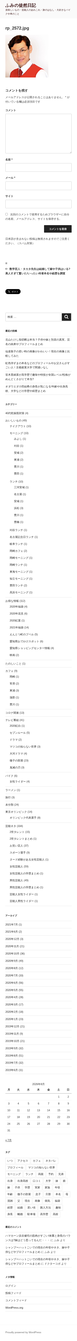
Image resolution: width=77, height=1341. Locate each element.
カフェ (9, 670)
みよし (18, 438)
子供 (17, 1187)
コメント (10, 110)
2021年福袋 (16, 627)
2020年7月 (11, 975)
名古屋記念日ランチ (22, 536)
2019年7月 (11, 1062)
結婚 (20, 1207)
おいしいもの (13, 420)
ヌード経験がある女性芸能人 (27, 859)
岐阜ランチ (16, 543)
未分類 (9, 804)
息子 (38, 1194)
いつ (10, 1160)
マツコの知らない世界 (23, 746)
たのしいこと (13, 663)
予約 (51, 1174)
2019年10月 (12, 1040)
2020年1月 (11, 1019)
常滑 (12, 683)
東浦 (16, 459)
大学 (48, 1180)
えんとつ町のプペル (22, 634)
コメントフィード (16, 1300)
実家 (37, 1187)
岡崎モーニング (19, 557)
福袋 (57, 1200)
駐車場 (31, 1214)
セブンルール (18, 732)
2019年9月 (11, 1048)
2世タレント (17, 831)
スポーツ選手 (18, 852)
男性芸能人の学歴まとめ (24, 887)
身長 (10, 1214)
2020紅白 (15, 725)
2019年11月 (12, 1033)
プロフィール (15, 1167)
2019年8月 (11, 1055)
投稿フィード (13, 1293)
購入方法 (45, 1207)
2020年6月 (11, 982)
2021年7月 (11, 924)
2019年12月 (12, 1026)
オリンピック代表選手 (23, 817)
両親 (41, 1174)
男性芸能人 (16, 880)
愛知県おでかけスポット (24, 641)
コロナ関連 (12, 712)
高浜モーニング (19, 592)
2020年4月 (11, 997)
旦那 (48, 1194)
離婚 (20, 1214)
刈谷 (16, 445)
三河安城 (19, 487)
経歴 (10, 1207)
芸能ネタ (10, 826)
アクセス (22, 1160)
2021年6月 (11, 931)
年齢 (10, 1194)
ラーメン (10, 790)
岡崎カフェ (16, 550)
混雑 (10, 1200)
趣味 (58, 1207)
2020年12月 (12, 938)
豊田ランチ (16, 585)
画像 (37, 1200)
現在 (27, 1200)
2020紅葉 (15, 620)
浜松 (16, 508)
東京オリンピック (16, 811)
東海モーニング (19, 571)
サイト (9, 196)
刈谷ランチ (16, 529)
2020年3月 (11, 1004)
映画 (12, 655)
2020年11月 (12, 946)
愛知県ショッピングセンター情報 (30, 648)
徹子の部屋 (16, 760)
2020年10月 (12, 953)
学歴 (27, 1187)
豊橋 (16, 521)
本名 (58, 1194)
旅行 (8, 797)
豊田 (16, 473)
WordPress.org (14, 1307)
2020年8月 (11, 968)
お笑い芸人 (16, 845)
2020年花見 (16, 613)
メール (10, 177)
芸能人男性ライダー (22, 900)
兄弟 (61, 1174)
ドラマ (14, 739)
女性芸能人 (16, 866)
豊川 (16, 466)
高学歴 (44, 1214)
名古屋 (18, 494)
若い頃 (31, 1207)
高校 (55, 1214)
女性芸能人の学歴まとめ (24, 873)
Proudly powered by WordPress (23, 1332)
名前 (9, 159)
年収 (57, 1187)
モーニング (16, 433)
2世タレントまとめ (21, 838)
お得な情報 (12, 600)
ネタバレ (50, 1160)
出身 (10, 1180)
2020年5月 (11, 990)
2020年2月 (11, 1011)
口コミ (37, 1180)
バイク (9, 775)
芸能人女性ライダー (22, 894)
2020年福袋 (16, 606)
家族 (47, 1187)
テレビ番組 (12, 720)
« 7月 (8, 1140)
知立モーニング (19, 578)
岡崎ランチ (16, 564)
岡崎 (12, 676)
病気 (47, 1200)
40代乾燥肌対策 (14, 413)
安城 (16, 452)
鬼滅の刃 (15, 767)
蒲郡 (12, 697)
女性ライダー (18, 781)
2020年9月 (11, 960)
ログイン (10, 1285)
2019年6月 (11, 1070)
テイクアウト (18, 426)
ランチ (14, 481)
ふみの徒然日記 (20, 5)
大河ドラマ (16, 753)
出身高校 (22, 1180)
